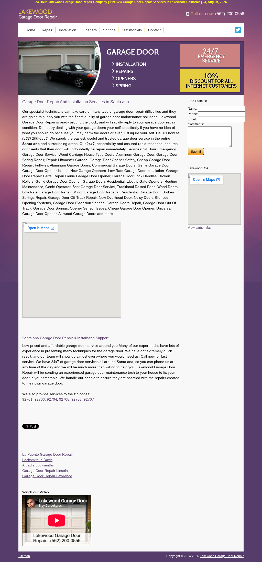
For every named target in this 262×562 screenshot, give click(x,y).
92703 (40, 399)
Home (30, 30)
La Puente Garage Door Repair (47, 454)
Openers (90, 30)
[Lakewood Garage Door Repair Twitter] (238, 32)
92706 (76, 399)
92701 (27, 399)
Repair (47, 30)
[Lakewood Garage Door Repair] (38, 18)
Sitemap (24, 556)
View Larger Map (200, 228)
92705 (64, 399)
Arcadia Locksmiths (38, 465)
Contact (154, 30)
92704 (52, 399)
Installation (67, 30)
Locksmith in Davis (37, 460)
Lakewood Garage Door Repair (222, 556)
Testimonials (132, 30)
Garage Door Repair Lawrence (47, 476)
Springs (109, 30)
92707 (89, 399)
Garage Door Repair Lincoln (45, 471)
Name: (192, 108)
